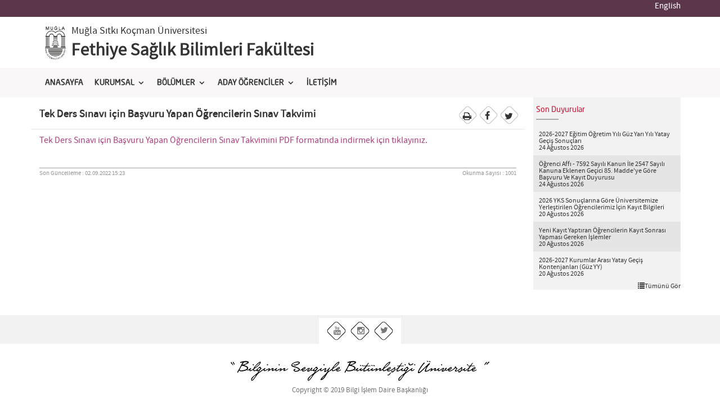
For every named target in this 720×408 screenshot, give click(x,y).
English (668, 6)
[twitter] (384, 331)
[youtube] (336, 331)
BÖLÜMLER (176, 83)
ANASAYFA (64, 83)
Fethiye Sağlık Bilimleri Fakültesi (192, 50)
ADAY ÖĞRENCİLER (251, 83)
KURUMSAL (114, 83)
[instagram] (360, 331)
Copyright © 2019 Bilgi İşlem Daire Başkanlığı (360, 390)
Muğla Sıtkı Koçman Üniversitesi (139, 31)
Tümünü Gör (663, 286)
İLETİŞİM (322, 83)
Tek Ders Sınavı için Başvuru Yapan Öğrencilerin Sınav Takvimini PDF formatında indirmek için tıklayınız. (233, 140)
